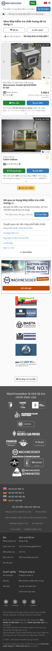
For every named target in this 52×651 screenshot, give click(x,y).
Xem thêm (27, 252)
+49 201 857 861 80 (16, 496)
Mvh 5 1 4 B (8, 248)
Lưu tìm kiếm (26, 188)
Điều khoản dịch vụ (23, 646)
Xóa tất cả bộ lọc (13, 36)
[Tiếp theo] (48, 61)
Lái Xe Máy (8, 243)
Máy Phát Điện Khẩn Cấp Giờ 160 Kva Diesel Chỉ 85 (26, 517)
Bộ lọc (15, 30)
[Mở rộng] (26, 113)
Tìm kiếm (44, 9)
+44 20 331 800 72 (16, 489)
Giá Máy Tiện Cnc (11, 233)
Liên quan (38, 30)
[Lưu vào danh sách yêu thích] (47, 83)
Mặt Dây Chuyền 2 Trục (18, 523)
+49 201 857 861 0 (16, 492)
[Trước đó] (4, 61)
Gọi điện (39, 103)
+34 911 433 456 (15, 500)
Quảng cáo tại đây (27, 379)
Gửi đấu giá (26, 288)
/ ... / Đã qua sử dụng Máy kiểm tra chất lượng (24, 14)
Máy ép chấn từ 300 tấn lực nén (18, 512)
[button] (49, 3)
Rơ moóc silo (37, 523)
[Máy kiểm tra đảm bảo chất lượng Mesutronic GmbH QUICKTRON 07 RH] (26, 61)
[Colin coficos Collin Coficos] (26, 135)
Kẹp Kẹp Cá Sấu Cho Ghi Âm (16, 238)
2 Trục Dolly (15, 529)
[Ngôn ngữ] (45, 3)
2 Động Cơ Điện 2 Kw (32, 529)
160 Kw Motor (40, 512)
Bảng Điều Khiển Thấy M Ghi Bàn (18, 228)
